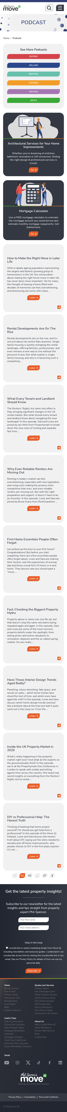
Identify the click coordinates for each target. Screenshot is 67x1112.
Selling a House (11, 994)
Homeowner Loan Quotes (46, 1013)
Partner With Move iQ (45, 1030)
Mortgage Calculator (13, 1037)
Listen (32, 297)
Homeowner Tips (12, 998)
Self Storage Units (43, 1004)
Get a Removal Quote (44, 1001)
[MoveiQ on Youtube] (6, 1062)
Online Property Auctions (46, 994)
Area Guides (9, 1004)
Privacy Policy (15, 1097)
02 (29, 875)
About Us (39, 1021)
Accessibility (30, 1097)
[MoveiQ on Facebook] (49, 1062)
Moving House (10, 1001)
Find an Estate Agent (13, 1021)
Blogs (6, 1007)
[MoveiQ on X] (28, 1062)
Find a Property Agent (14, 1027)
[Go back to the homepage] (12, 8)
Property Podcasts (12, 1010)
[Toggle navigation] (60, 8)
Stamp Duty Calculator (14, 1024)
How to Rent (10, 991)
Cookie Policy (41, 1037)
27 (44, 875)
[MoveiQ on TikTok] (38, 1062)
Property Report (42, 988)
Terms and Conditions (48, 1097)
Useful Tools (10, 1018)
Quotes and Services (44, 985)
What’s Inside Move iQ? (45, 1024)
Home (6, 38)
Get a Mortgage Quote (45, 991)
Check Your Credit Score (15, 1040)
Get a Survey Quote (44, 1010)
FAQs (37, 1034)
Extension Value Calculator (16, 1043)
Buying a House (11, 988)
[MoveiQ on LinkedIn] (60, 1062)
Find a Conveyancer (43, 1007)
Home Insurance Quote (45, 998)
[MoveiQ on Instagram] (17, 1062)
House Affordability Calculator (17, 1046)
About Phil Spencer (43, 1027)
